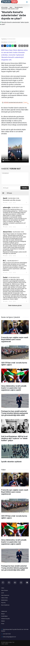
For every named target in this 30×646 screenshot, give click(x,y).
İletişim (3, 613)
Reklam (3, 621)
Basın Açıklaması (5, 605)
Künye (2, 623)
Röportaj (3, 602)
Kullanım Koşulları (5, 618)
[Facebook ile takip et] (3, 582)
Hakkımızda (4, 611)
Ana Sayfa (5, 7)
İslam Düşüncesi (5, 595)
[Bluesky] (7, 46)
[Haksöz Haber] (9, 2)
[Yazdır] (19, 46)
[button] (22, 46)
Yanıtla (6, 202)
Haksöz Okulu (4, 597)
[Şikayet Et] (26, 202)
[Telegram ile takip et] (27, 582)
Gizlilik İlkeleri (4, 616)
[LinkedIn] (10, 46)
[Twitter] (5, 46)
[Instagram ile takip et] (21, 582)
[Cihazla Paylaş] (15, 46)
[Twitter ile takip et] (9, 582)
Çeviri (2, 592)
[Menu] (27, 2)
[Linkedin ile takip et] (15, 582)
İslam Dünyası (4, 590)
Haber (11, 7)
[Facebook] (2, 46)
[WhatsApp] (13, 46)
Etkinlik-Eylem (4, 600)
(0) (11, 202)
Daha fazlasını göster (15, 305)
